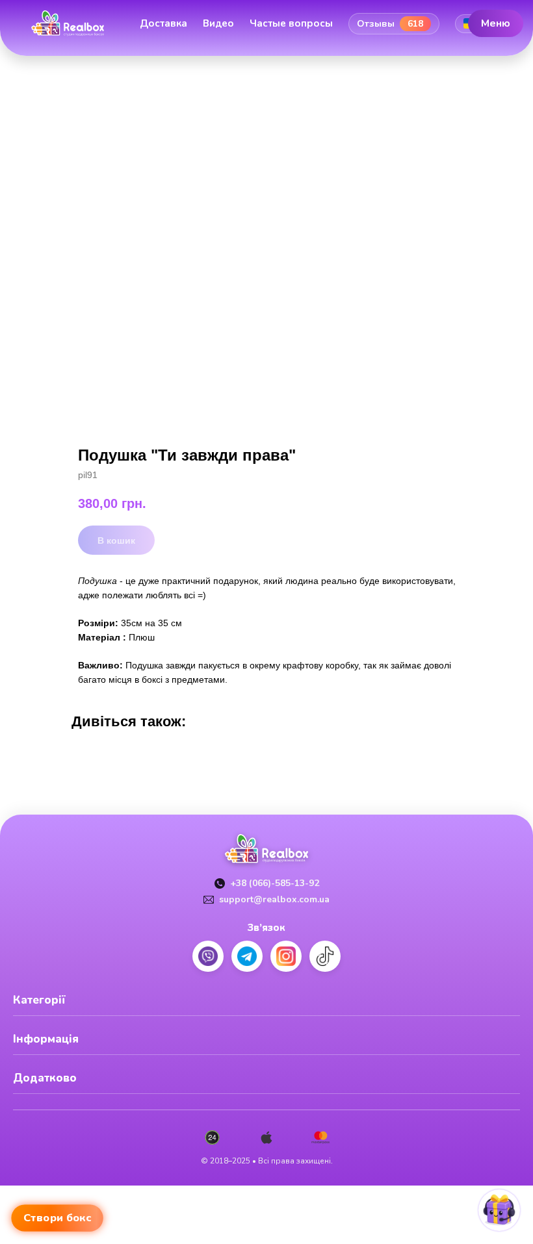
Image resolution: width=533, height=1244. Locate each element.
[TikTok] (325, 956)
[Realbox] (68, 23)
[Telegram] (247, 956)
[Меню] (30, 44)
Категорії (39, 1000)
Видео (218, 23)
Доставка (163, 23)
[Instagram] (286, 956)
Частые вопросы (291, 23)
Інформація (46, 1039)
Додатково (45, 1078)
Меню (495, 22)
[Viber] (208, 956)
